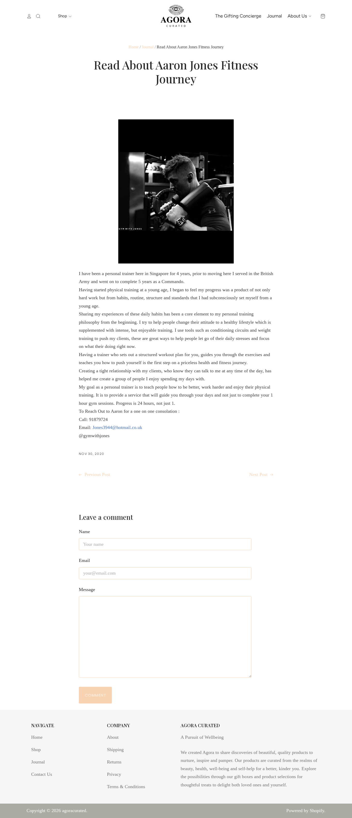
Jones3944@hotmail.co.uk (117, 427)
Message (87, 589)
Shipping (115, 749)
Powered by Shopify (305, 810)
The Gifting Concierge (238, 16)
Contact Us (41, 774)
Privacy (114, 774)
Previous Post (96, 474)
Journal (274, 16)
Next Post (259, 474)
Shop (63, 16)
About (113, 737)
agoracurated (74, 810)
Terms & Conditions (126, 786)
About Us (298, 16)
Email (84, 560)
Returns (114, 761)
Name (84, 531)
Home (134, 47)
